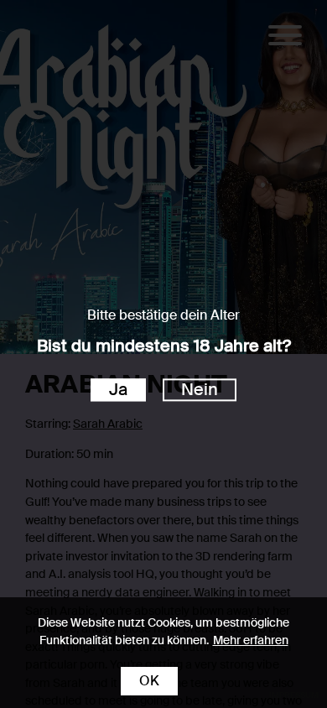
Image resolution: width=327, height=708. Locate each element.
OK (149, 681)
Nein (199, 389)
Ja (118, 389)
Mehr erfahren (250, 640)
